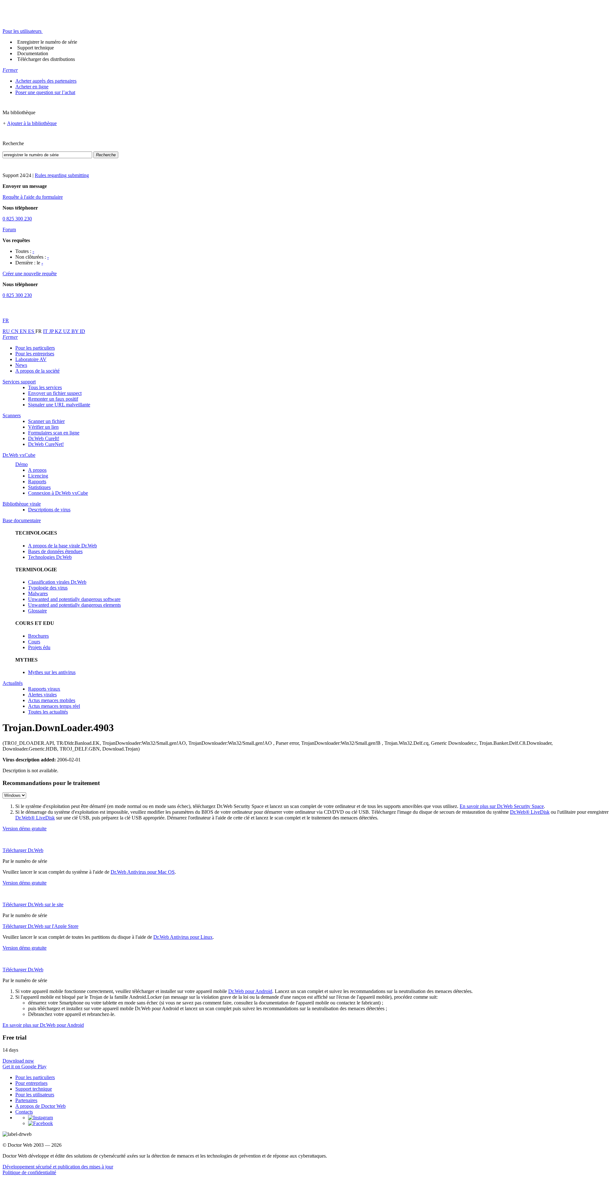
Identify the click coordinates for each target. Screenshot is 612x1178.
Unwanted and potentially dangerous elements (74, 605)
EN (24, 331)
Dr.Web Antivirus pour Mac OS (143, 872)
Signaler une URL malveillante (59, 404)
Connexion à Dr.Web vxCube (58, 493)
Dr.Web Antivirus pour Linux (183, 937)
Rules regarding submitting (62, 175)
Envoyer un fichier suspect (55, 393)
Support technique (35, 47)
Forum (9, 229)
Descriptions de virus (49, 509)
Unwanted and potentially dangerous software (74, 599)
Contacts (24, 1112)
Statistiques (39, 487)
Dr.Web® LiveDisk (530, 812)
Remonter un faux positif (53, 399)
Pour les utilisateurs (34, 1094)
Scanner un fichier (46, 421)
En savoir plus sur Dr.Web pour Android (43, 1025)
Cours (34, 641)
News (21, 365)
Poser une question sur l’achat (45, 92)
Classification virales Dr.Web (57, 582)
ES (31, 331)
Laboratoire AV (31, 359)
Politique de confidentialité (29, 1172)
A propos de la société (37, 371)
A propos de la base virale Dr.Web (62, 545)
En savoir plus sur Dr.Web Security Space (502, 806)
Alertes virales (42, 694)
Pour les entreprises (34, 353)
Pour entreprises (31, 1083)
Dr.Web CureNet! (46, 444)
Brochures (38, 636)
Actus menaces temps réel (54, 706)
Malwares (38, 593)
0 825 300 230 (17, 218)
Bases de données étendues (55, 551)
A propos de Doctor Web (40, 1106)
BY (75, 331)
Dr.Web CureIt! (43, 438)
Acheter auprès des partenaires (45, 81)
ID (82, 331)
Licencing (38, 475)
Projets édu (39, 647)
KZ (59, 331)
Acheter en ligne (31, 86)
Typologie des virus (48, 587)
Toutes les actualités (48, 712)
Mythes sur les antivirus (52, 672)
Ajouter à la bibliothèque (32, 123)
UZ (67, 331)
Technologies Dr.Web (50, 557)
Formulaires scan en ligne (53, 432)
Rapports (37, 481)
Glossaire (37, 610)
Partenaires (26, 1100)
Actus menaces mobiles (51, 700)
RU (7, 331)
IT (46, 331)
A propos (37, 470)
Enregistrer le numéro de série (47, 42)
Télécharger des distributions (46, 59)
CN (15, 331)
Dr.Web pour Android (250, 991)
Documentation (32, 53)
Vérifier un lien (43, 427)
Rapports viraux (44, 689)
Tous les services (45, 387)
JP (52, 331)
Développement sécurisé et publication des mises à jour (58, 1166)
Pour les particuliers (35, 348)
